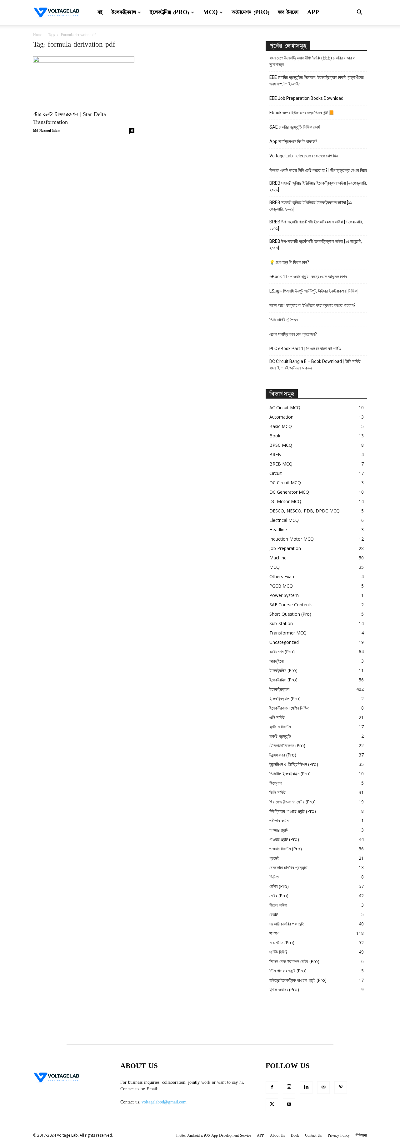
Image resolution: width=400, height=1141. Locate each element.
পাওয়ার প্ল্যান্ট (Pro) (284, 839)
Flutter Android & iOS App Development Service (213, 1135)
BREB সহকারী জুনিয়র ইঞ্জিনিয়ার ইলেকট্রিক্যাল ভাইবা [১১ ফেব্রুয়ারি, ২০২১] (310, 205)
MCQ (210, 12)
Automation (281, 417)
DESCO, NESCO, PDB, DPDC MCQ (304, 511)
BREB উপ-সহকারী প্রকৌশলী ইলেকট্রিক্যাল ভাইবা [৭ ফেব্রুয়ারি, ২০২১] (316, 225)
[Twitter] (272, 1104)
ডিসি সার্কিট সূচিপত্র (283, 319)
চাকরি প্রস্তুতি (280, 736)
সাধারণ (274, 933)
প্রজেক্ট (274, 858)
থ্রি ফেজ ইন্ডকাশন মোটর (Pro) (292, 802)
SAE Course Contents (290, 605)
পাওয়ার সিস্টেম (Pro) (285, 849)
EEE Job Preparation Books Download (306, 98)
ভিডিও (274, 877)
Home (37, 35)
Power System (284, 595)
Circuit (275, 473)
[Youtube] (289, 1104)
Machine (278, 558)
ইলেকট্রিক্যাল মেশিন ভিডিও (289, 708)
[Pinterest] (340, 1087)
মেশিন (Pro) (279, 886)
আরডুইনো (276, 661)
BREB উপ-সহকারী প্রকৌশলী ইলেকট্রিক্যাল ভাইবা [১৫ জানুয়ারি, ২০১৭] (315, 244)
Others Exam (282, 576)
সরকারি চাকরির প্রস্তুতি (286, 924)
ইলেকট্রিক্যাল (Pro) (285, 698)
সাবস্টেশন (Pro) (281, 942)
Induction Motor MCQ (291, 539)
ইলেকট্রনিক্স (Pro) (169, 12)
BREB (275, 454)
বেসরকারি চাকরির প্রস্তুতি (288, 867)
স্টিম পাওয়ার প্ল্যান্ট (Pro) (288, 971)
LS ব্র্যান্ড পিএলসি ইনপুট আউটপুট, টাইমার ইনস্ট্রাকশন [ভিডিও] (313, 290)
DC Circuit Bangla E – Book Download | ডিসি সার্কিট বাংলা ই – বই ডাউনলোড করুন (315, 364)
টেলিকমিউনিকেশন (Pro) (287, 745)
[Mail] (323, 1087)
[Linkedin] (306, 1087)
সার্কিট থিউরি (278, 952)
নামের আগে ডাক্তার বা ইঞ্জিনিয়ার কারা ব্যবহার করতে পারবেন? (312, 305)
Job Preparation (285, 548)
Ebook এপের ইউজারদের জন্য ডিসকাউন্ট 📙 (301, 112)
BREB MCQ (280, 464)
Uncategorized (284, 642)
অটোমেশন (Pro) (250, 12)
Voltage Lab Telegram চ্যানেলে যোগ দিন (304, 155)
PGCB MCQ (281, 586)
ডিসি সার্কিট (277, 792)
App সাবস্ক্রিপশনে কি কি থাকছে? (293, 141)
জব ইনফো (288, 12)
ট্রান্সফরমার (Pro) (282, 755)
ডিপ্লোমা (275, 783)
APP (313, 12)
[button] (359, 13)
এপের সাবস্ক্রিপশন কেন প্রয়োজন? (293, 334)
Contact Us (313, 1135)
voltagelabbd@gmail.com (164, 1102)
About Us (277, 1135)
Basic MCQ (280, 426)
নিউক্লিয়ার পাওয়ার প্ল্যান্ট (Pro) (292, 811)
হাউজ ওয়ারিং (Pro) (284, 989)
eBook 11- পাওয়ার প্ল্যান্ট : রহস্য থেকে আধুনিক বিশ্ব (308, 276)
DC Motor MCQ (285, 501)
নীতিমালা (361, 1135)
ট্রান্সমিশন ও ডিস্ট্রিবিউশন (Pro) (293, 764)
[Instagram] (289, 1087)
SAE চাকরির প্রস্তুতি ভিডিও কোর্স (294, 127)
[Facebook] (272, 1087)
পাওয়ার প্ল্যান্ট (278, 830)
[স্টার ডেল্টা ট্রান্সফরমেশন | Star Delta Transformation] (83, 81)
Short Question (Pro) (290, 614)
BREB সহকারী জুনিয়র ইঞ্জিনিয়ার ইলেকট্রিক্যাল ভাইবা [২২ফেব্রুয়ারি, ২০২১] (318, 186)
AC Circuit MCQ (284, 407)
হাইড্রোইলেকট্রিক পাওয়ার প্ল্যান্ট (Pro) (298, 980)
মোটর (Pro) (278, 896)
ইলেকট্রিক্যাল (124, 12)
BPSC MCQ (280, 445)
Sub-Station (281, 623)
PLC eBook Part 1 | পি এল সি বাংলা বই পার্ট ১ (305, 348)
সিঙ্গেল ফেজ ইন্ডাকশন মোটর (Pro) (294, 961)
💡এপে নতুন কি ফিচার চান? (289, 262)
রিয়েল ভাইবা (278, 905)
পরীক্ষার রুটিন (278, 820)
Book (274, 436)
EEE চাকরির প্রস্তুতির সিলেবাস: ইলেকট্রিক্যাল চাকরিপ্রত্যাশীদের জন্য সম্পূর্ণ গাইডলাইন (316, 80)
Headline (278, 529)
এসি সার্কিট (277, 717)
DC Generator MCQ (289, 492)
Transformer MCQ (288, 633)
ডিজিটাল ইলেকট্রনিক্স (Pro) (290, 774)
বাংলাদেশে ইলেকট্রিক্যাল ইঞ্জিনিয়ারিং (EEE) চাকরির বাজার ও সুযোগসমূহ (312, 61)
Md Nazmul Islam (46, 131)
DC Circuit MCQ (285, 483)
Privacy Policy (339, 1135)
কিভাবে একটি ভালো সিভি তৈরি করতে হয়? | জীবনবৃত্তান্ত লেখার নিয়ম (318, 170)
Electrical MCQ (284, 520)
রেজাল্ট (273, 914)
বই (100, 12)
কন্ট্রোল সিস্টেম (280, 727)
